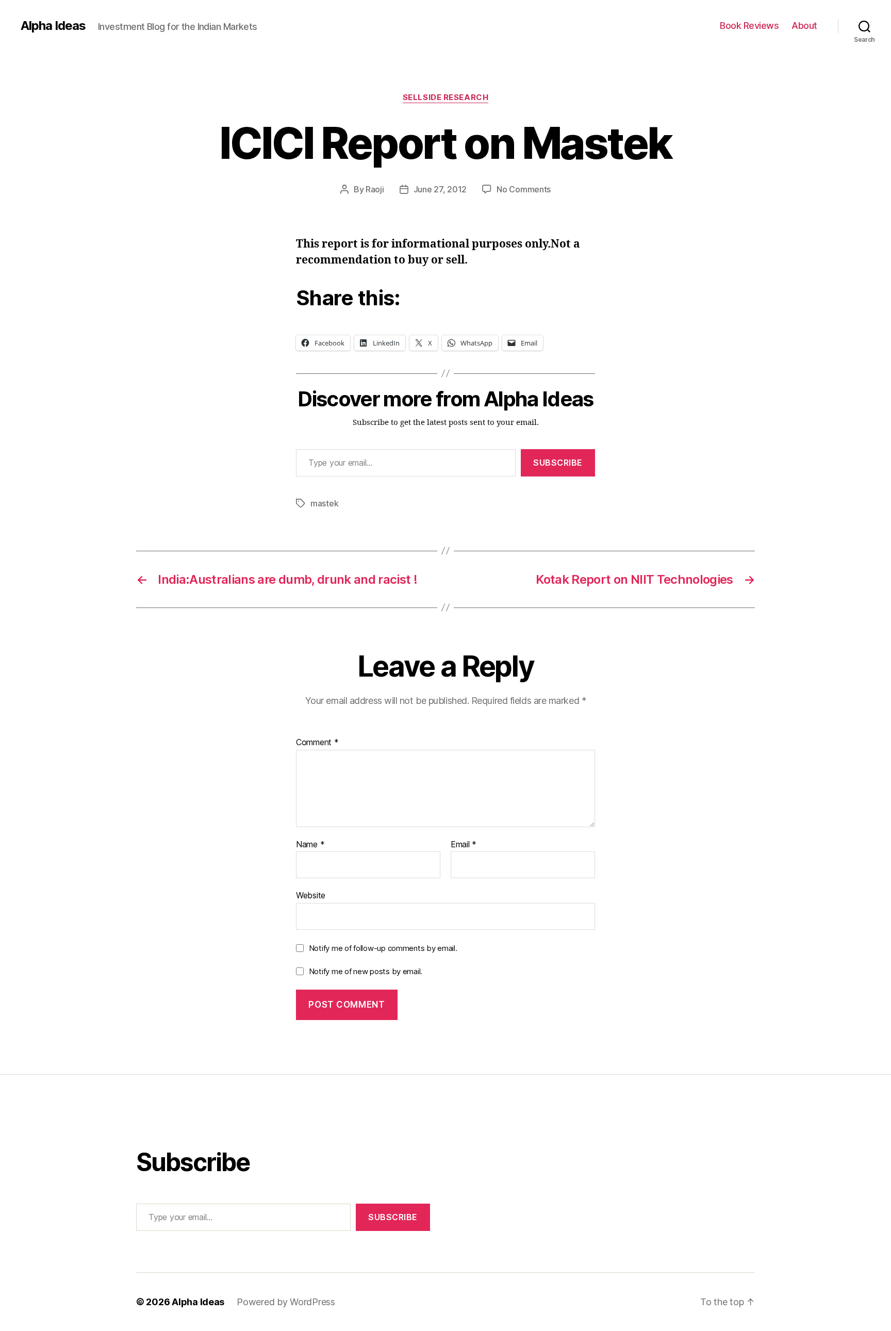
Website (310, 895)
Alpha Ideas (53, 26)
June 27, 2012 (440, 189)
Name (310, 844)
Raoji (375, 189)
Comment (317, 742)
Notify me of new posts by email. (365, 971)
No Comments (524, 189)
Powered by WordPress (286, 1301)
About (804, 25)
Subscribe (558, 462)
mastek (324, 503)
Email (463, 844)
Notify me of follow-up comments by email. (383, 948)
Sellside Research (445, 97)
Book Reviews (749, 25)
